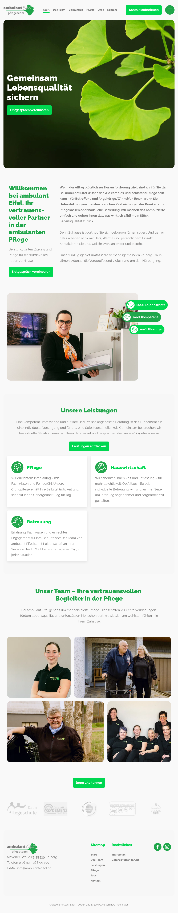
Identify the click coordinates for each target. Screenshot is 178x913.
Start (46, 9)
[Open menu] (170, 10)
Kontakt (112, 9)
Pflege (90, 9)
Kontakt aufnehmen (144, 10)
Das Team (59, 9)
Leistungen (76, 9)
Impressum (119, 854)
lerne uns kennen (89, 782)
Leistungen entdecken (89, 446)
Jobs (101, 9)
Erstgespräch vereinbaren (29, 110)
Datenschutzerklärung (126, 859)
